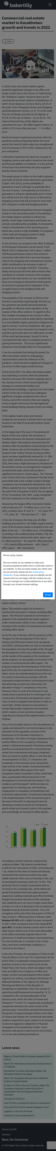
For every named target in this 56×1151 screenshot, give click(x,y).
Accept (48, 595)
